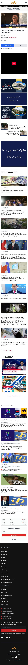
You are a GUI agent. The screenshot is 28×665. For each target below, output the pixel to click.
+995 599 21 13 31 (7, 616)
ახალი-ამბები (16, 8)
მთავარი (9, 8)
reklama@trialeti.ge (7, 611)
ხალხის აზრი (4, 576)
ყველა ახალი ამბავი (7, 350)
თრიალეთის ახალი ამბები (8, 579)
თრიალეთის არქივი (6, 582)
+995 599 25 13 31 (7, 619)
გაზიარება (8, 45)
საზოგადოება (10, 487)
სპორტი (3, 557)
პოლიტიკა (3, 420)
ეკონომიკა (4, 551)
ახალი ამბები (12, 37)
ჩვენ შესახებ (4, 601)
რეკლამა (3, 487)
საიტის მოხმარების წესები (14, 654)
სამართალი (4, 570)
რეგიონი (3, 566)
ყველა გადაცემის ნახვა (14, 395)
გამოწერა (14, 535)
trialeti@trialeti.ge (7, 608)
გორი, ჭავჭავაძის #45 (8, 613)
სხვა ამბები (4, 563)
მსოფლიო (3, 560)
